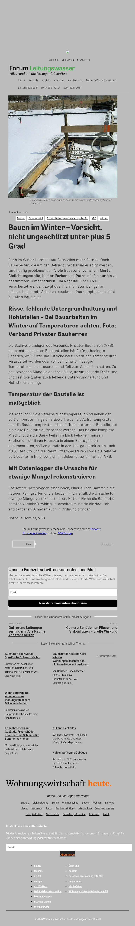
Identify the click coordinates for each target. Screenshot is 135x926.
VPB (94, 218)
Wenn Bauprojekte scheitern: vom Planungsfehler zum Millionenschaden (17, 698)
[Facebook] (44, 544)
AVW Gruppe (65, 533)
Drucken (107, 544)
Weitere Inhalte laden (106, 655)
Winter (104, 218)
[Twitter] (57, 544)
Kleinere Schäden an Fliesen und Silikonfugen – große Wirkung (91, 629)
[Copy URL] (95, 544)
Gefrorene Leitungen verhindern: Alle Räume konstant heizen (26, 631)
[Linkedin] (69, 544)
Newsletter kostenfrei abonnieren (63, 603)
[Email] (82, 544)
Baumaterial (35, 218)
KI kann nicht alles (64, 728)
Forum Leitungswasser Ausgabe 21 (67, 218)
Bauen (21, 218)
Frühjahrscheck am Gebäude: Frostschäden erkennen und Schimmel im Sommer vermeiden (22, 733)
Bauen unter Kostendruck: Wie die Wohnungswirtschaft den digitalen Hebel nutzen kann (70, 659)
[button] (95, 59)
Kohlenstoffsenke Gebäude (70, 752)
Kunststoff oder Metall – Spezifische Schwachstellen (22, 655)
